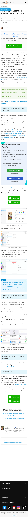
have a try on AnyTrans (20, 384)
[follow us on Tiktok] (23, 507)
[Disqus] (14, 464)
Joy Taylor (6, 28)
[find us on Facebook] (4, 507)
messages (10, 286)
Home (2, 6)
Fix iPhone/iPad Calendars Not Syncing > (15, 367)
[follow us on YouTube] (14, 507)
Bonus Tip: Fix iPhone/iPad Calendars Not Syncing (14, 96)
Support (5, 6)
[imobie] (7, 2)
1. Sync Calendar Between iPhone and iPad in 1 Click (15, 89)
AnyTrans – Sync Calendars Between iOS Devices (14, 35)
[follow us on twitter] (9, 507)
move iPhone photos (17, 131)
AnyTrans (14, 130)
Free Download (15, 46)
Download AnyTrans (9, 187)
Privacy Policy (15, 513)
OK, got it (14, 515)
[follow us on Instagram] (18, 507)
